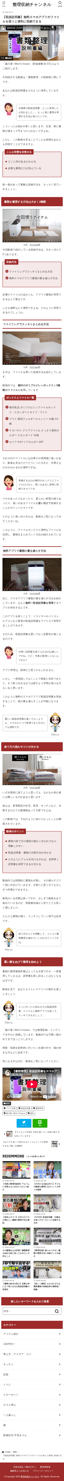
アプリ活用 (11, 1108)
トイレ (7, 1384)
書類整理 (39, 1108)
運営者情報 (45, 1467)
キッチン (8, 1364)
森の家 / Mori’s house (15, 1113)
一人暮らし (9, 1415)
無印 (32, 1113)
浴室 (5, 1374)
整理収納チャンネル (32, 4)
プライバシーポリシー (43, 1471)
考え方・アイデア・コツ (17, 1354)
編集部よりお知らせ (19, 1471)
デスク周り (9, 1404)
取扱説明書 (25, 1108)
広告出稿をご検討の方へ (24, 1467)
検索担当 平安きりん (15, 1435)
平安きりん (55, 734)
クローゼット (10, 1394)
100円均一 (9, 1344)
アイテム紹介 (10, 1333)
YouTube (34, 245)
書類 (8, 1103)
